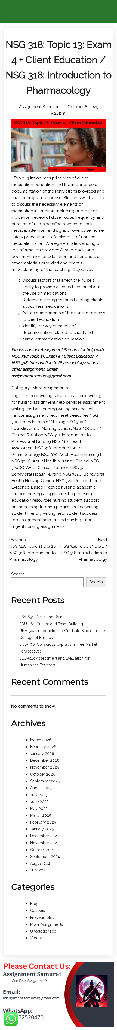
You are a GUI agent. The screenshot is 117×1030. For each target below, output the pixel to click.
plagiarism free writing (77, 506)
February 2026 (43, 747)
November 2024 (44, 843)
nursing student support (76, 500)
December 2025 (44, 760)
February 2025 (43, 822)
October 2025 (42, 774)
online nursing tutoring (33, 506)
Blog (34, 903)
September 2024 (45, 856)
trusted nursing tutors (72, 519)
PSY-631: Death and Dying (42, 617)
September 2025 (45, 781)
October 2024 (42, 850)
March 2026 (40, 740)
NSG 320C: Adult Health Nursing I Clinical (51, 461)
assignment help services (58, 402)
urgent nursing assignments (37, 526)
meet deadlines (74, 415)
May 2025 (38, 808)
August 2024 (41, 863)
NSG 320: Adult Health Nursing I (71, 454)
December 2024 (44, 836)
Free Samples (42, 917)
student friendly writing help (38, 513)
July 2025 (38, 795)
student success (82, 513)
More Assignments (50, 387)
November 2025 (44, 767)
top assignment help (31, 519)
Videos (36, 938)
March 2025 (40, 815)
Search (18, 574)
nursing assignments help (53, 493)
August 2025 (41, 788)
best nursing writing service (60, 408)
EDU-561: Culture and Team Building (51, 624)
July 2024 (39, 870)
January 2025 (42, 829)
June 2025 (39, 801)
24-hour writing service (45, 395)
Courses (37, 910)
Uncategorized (43, 931)
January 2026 (42, 753)
